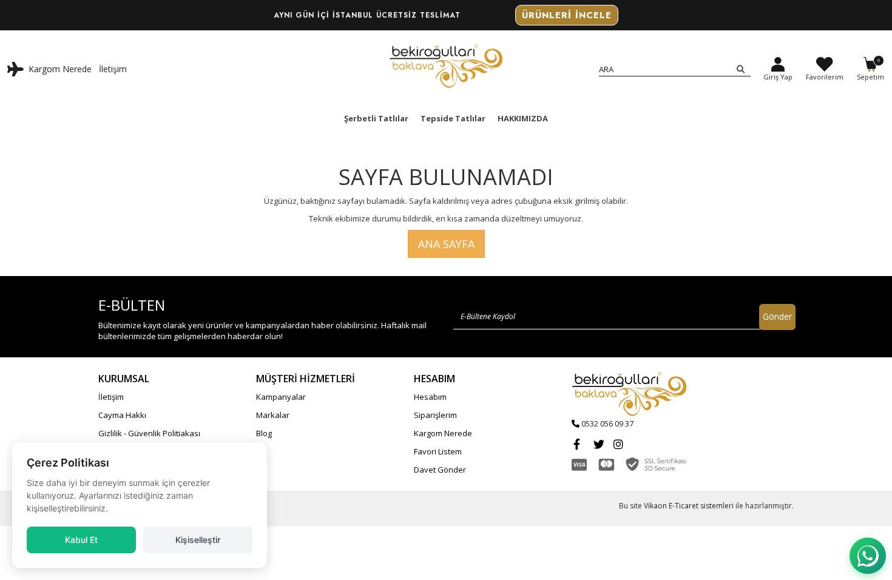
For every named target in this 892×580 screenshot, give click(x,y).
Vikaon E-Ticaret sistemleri (689, 506)
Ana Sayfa (446, 244)
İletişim (113, 69)
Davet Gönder (440, 469)
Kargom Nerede (60, 69)
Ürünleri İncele (567, 15)
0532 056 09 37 (607, 423)
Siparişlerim (435, 415)
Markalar (272, 415)
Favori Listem (438, 451)
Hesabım (430, 396)
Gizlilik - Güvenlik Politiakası (149, 433)
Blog (264, 433)
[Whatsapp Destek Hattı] (868, 556)
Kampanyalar (281, 396)
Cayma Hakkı (122, 415)
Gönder (777, 316)
